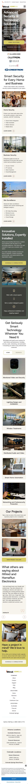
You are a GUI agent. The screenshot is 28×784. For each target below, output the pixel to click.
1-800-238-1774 (7, 2)
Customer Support (15, 2)
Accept (14, 779)
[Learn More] (13, 131)
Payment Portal (23, 2)
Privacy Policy (18, 782)
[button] (26, 765)
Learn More (8, 131)
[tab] (8, 352)
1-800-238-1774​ (19, 722)
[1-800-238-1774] (2, 2)
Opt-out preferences (10, 782)
